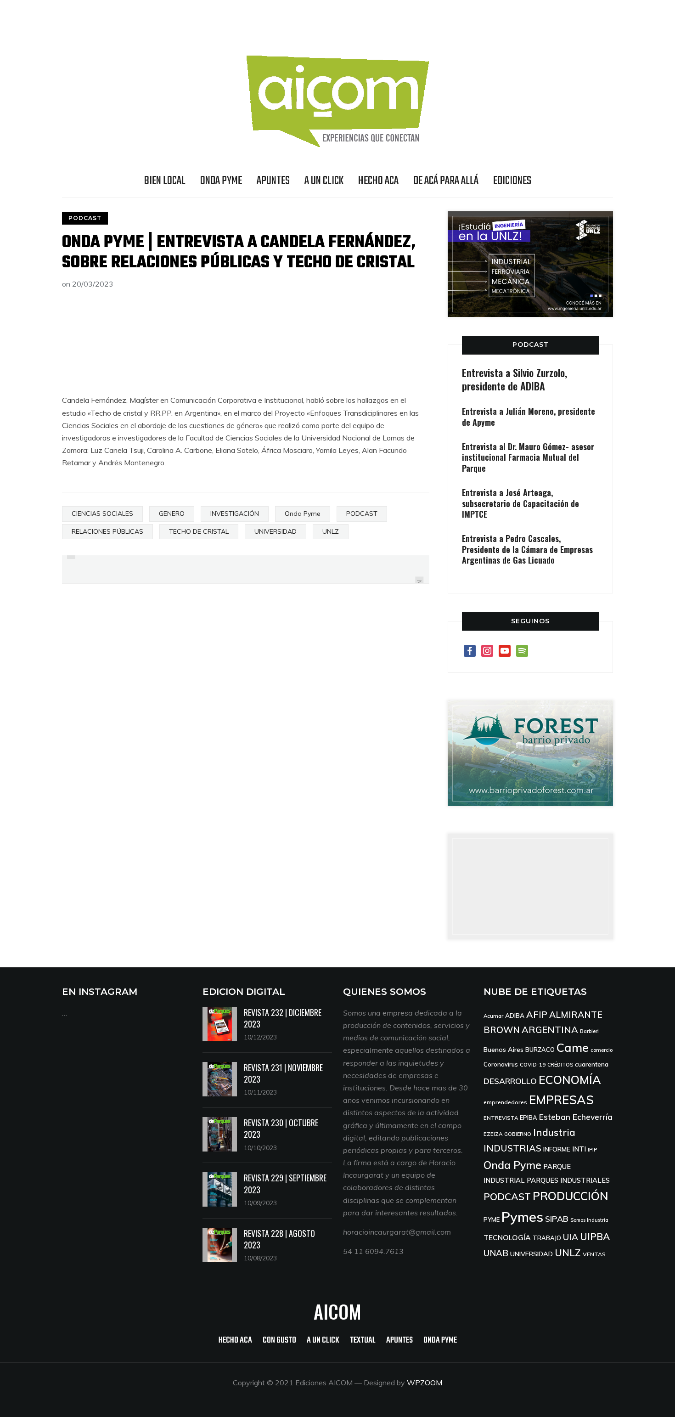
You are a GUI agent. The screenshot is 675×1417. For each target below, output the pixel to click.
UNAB (496, 1253)
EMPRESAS (561, 1099)
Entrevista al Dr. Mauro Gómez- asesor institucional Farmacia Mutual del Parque (528, 457)
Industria (554, 1132)
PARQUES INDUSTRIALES (568, 1180)
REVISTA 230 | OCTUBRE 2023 (281, 1128)
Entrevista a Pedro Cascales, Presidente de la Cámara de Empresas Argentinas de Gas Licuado (527, 549)
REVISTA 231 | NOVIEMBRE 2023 (283, 1073)
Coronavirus (501, 1064)
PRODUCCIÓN (570, 1196)
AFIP (536, 1014)
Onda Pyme (303, 513)
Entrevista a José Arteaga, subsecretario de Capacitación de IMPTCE (520, 503)
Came (573, 1047)
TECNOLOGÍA (507, 1237)
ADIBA (514, 1015)
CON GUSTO (279, 1340)
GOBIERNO (517, 1134)
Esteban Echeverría (576, 1117)
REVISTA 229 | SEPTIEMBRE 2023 (285, 1183)
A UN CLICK (323, 181)
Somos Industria (589, 1220)
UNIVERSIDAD (275, 531)
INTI (579, 1149)
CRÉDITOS (560, 1064)
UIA (570, 1236)
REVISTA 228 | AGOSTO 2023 (279, 1239)
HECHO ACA (378, 181)
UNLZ (330, 531)
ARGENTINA (550, 1029)
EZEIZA (493, 1133)
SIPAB (556, 1219)
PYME (492, 1219)
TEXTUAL (363, 1340)
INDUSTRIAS (512, 1148)
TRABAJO (547, 1238)
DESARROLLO (510, 1081)
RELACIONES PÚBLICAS (107, 531)
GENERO (172, 513)
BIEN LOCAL (165, 181)
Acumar (493, 1015)
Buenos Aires (503, 1049)
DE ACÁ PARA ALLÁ (445, 181)
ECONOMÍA (570, 1080)
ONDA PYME (221, 181)
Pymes (522, 1216)
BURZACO (540, 1049)
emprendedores (505, 1102)
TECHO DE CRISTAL (199, 531)
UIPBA (595, 1236)
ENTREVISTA (501, 1117)
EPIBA (528, 1117)
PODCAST (84, 218)
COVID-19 (533, 1064)
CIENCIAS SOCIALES (102, 513)
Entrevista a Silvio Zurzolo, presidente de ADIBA (514, 379)
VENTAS (594, 1254)
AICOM (337, 1311)
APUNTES (273, 181)
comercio (602, 1049)
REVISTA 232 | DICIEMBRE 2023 (282, 1018)
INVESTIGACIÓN (234, 513)
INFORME (556, 1149)
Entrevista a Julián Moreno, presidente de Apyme (528, 416)
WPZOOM (424, 1382)
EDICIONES (512, 181)
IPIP (592, 1149)
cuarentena (591, 1064)
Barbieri (589, 1030)
